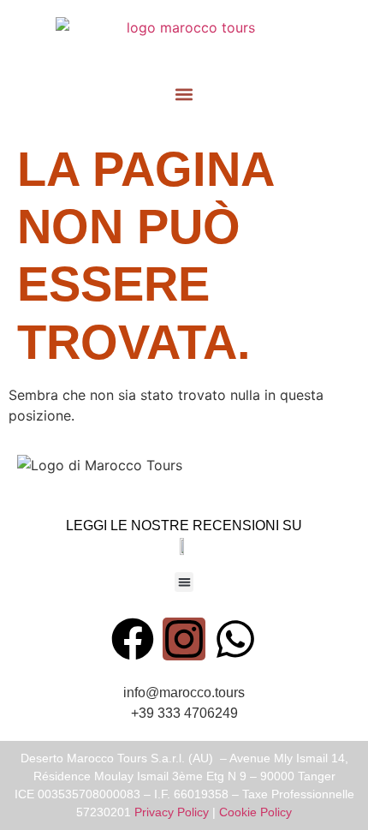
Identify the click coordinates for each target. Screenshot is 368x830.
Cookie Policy (255, 812)
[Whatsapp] (235, 639)
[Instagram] (184, 639)
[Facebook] (132, 639)
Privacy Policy (171, 812)
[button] (184, 94)
